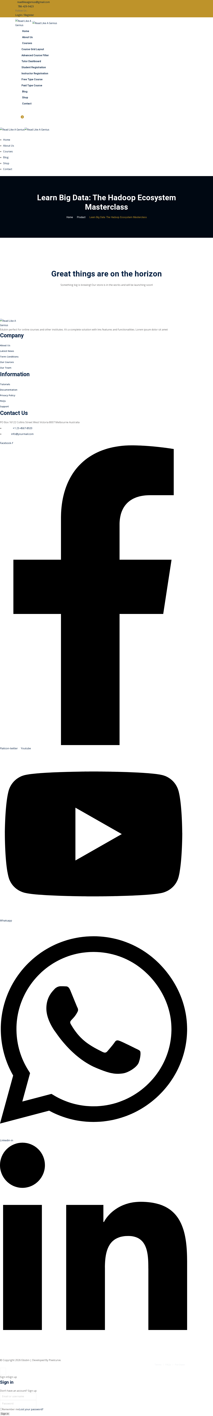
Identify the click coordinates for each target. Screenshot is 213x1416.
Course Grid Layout (33, 49)
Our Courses (7, 362)
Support (4, 406)
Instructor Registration (35, 73)
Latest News (7, 350)
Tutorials (5, 384)
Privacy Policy (7, 395)
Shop (25, 97)
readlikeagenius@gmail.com (33, 2)
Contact (26, 104)
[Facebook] (28, 10)
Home (25, 31)
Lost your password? (31, 1409)
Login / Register (24, 15)
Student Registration (34, 67)
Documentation (8, 389)
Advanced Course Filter (35, 55)
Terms (158, 1364)
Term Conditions (9, 356)
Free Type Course (32, 79)
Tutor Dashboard (31, 61)
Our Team (5, 367)
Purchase (180, 1364)
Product (81, 217)
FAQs (3, 400)
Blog (24, 92)
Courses (27, 43)
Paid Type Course (32, 85)
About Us (27, 37)
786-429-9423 (25, 6)
